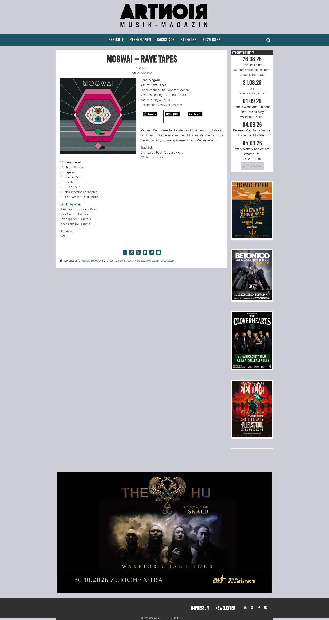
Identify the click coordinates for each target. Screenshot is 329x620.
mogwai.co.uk (162, 100)
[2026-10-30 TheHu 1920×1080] (164, 591)
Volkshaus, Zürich (252, 108)
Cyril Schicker (126, 260)
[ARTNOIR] (164, 29)
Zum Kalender (252, 166)
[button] (125, 252)
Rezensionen (140, 39)
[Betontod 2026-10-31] (252, 299)
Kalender (188, 39)
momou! (184, 618)
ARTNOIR (164, 618)
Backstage (166, 39)
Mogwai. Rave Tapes (146, 260)
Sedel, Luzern (252, 150)
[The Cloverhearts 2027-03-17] (252, 367)
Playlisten (212, 39)
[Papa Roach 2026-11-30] (252, 436)
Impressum (200, 608)
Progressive (166, 260)
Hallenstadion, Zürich (252, 87)
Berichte (116, 39)
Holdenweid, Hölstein (252, 129)
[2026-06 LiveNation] (252, 237)
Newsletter (225, 608)
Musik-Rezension (91, 260)
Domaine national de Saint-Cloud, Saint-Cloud (252, 66)
